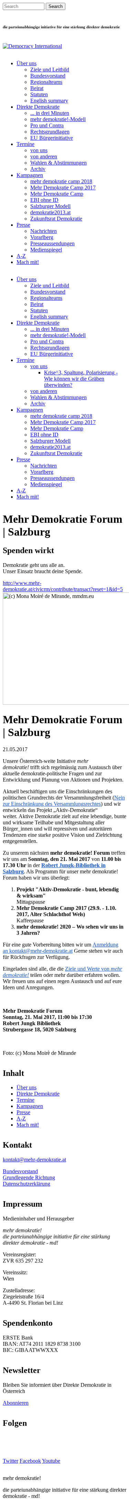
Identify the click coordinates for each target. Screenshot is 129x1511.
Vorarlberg (41, 237)
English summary (49, 101)
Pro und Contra (47, 125)
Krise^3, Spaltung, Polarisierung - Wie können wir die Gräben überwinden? (81, 379)
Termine (25, 144)
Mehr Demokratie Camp (56, 194)
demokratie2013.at (50, 212)
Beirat (36, 88)
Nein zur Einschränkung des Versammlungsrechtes (64, 801)
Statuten (39, 94)
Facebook (30, 1461)
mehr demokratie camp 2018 (61, 181)
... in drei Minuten (49, 113)
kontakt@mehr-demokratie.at (41, 951)
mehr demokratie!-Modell (58, 119)
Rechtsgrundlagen (49, 132)
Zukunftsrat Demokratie (56, 219)
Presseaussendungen (52, 243)
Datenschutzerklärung (26, 1184)
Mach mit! (28, 262)
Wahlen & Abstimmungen (58, 163)
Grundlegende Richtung (29, 1177)
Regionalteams (46, 82)
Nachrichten (43, 231)
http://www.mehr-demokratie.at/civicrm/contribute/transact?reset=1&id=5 (63, 586)
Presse (23, 225)
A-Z (21, 256)
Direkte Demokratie (38, 107)
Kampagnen (30, 175)
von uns (38, 150)
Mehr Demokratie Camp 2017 (63, 187)
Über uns (26, 63)
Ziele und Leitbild (49, 69)
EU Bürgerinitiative (51, 138)
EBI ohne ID (44, 200)
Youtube (51, 1461)
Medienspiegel (46, 250)
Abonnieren (16, 1403)
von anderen (43, 156)
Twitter (10, 1461)
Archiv (37, 169)
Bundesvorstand (47, 76)
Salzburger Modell (50, 206)
